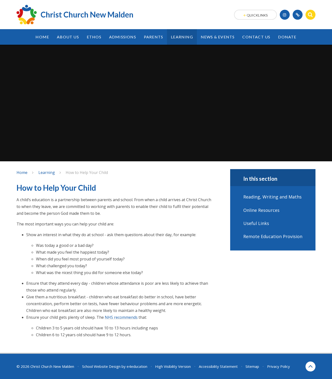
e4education (137, 366)
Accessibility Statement (218, 366)
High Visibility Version (173, 366)
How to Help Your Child (87, 172)
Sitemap (252, 366)
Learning (46, 172)
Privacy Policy (278, 366)
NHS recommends (121, 317)
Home (22, 172)
